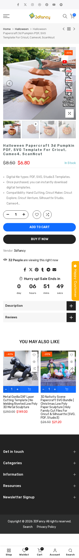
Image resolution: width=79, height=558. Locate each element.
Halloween (22, 29)
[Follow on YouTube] (53, 4)
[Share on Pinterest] (37, 269)
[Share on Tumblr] (42, 269)
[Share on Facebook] (25, 269)
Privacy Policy (46, 527)
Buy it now (39, 239)
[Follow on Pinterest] (46, 4)
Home (7, 29)
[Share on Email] (54, 269)
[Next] (69, 83)
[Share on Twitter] (31, 269)
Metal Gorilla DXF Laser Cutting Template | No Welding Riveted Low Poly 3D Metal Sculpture (20, 402)
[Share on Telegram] (48, 269)
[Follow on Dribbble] (39, 4)
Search (28, 527)
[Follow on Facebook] (18, 4)
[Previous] (9, 83)
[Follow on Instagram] (32, 4)
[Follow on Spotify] (61, 4)
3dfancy (20, 251)
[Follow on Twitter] (25, 4)
